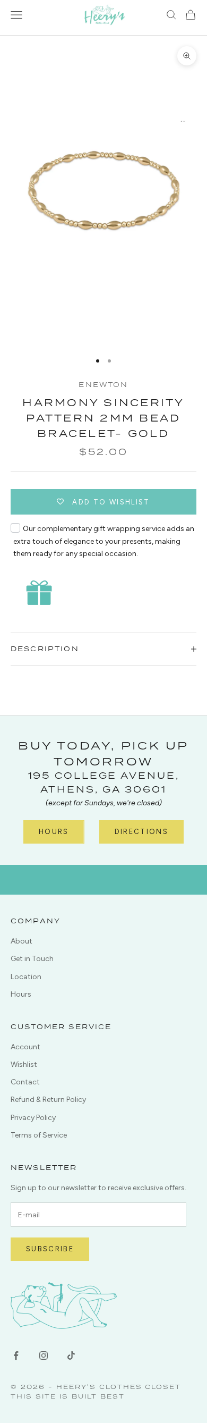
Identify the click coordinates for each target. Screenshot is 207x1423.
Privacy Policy (33, 1117)
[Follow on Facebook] (16, 1355)
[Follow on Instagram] (43, 1355)
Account (25, 1046)
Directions (141, 832)
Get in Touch (32, 958)
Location (26, 976)
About (21, 941)
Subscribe (50, 1249)
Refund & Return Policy (48, 1099)
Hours (54, 832)
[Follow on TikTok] (71, 1355)
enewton (103, 384)
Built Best (98, 1396)
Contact (25, 1082)
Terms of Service (39, 1135)
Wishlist (24, 1064)
